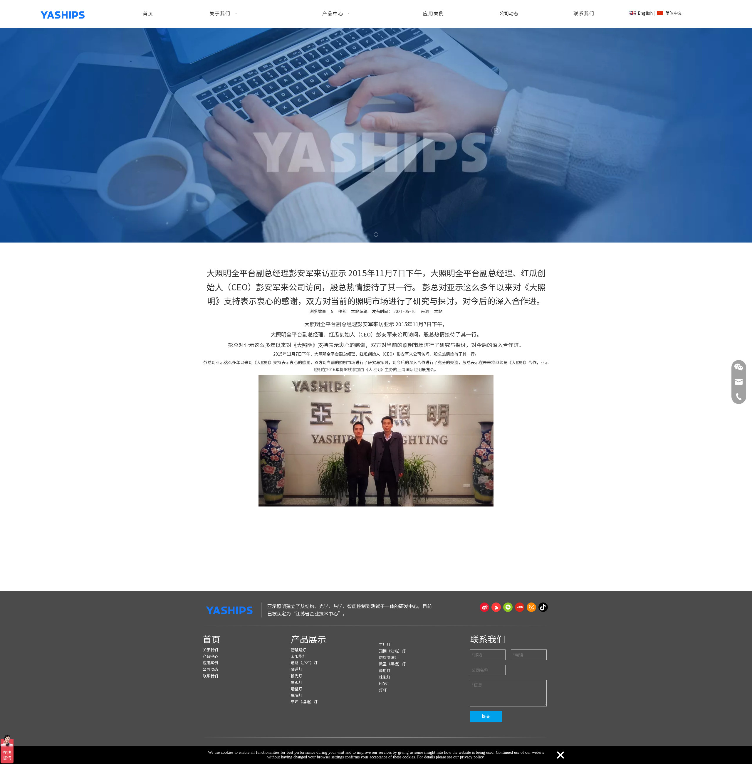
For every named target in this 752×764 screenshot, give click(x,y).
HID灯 (384, 683)
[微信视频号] (531, 607)
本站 (438, 311)
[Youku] (496, 607)
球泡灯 (384, 677)
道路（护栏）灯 (304, 662)
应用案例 (210, 662)
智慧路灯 (298, 649)
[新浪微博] (484, 607)
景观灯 (296, 682)
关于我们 (210, 649)
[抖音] (543, 607)
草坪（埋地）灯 (304, 701)
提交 (486, 716)
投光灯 (296, 676)
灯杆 (383, 690)
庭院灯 (296, 695)
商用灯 (384, 670)
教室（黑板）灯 (392, 664)
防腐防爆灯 (388, 657)
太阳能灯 (298, 656)
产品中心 (210, 656)
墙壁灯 (296, 688)
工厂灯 (384, 644)
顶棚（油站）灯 (392, 651)
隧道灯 (296, 669)
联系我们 (210, 676)
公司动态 (210, 669)
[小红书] (519, 607)
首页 (211, 638)
